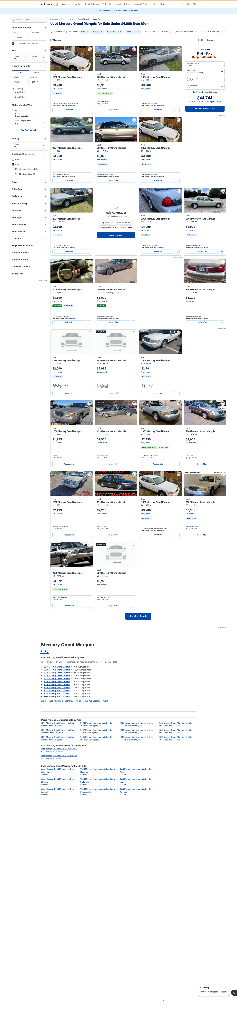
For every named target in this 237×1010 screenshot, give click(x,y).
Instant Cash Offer (122, 4)
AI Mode (158, 4)
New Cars (77, 4)
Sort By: (201, 40)
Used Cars (66, 4)
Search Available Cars (205, 108)
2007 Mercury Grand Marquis (57, 679)
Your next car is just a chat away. (118, 11)
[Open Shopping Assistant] (234, 993)
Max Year (35, 56)
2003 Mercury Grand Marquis (57, 690)
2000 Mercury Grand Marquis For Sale (175, 723)
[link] (57, 93)
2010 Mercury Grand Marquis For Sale (57, 730)
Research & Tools (140, 4)
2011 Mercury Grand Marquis (57, 667)
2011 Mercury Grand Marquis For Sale (57, 723)
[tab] (44, 651)
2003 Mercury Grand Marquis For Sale (136, 737)
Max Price (33, 77)
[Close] (225, 987)
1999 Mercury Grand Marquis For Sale (175, 730)
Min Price (15, 77)
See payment (57, 89)
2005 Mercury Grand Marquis (57, 684)
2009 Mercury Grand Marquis (57, 673)
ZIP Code (35, 32)
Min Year (17, 56)
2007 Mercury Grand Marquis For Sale (96, 730)
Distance (15, 32)
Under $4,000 (98, 19)
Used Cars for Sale (57, 19)
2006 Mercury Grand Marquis (57, 681)
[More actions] (89, 110)
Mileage (16, 144)
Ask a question (116, 235)
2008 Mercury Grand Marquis (57, 676)
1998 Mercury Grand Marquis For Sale (175, 737)
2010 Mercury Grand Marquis (57, 670)
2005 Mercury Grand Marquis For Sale (136, 723)
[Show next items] (222, 31)
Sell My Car (107, 4)
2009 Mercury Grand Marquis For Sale (57, 737)
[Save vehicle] (90, 49)
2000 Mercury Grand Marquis (57, 693)
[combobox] (29, 20)
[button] (183, 4)
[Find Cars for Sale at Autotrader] (49, 4)
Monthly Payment (193, 63)
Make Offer (69, 110)
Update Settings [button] (215, 102)
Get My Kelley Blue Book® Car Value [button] (205, 92)
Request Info (113, 110)
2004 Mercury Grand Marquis (57, 687)
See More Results (138, 616)
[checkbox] (18, 92)
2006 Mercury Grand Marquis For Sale (96, 737)
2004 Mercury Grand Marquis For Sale (136, 730)
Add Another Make (29, 130)
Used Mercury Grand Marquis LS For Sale (59, 748)
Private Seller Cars (92, 4)
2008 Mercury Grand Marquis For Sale (96, 723)
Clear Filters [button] (73, 31)
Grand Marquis (83, 19)
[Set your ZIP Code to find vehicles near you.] (148, 24)
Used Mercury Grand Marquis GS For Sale (59, 755)
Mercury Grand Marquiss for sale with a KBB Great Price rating (81, 701)
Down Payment (192, 78)
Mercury (71, 19)
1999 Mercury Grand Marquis (57, 696)
